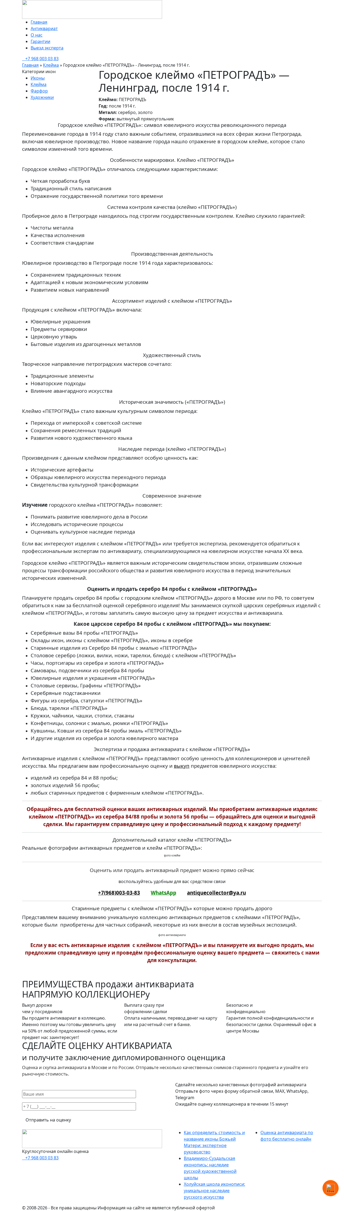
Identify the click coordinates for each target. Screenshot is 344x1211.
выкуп (181, 765)
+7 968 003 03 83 (42, 59)
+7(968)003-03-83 (119, 892)
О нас (36, 35)
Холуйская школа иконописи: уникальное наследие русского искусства (214, 1190)
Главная (39, 22)
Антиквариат (44, 28)
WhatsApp (163, 892)
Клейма (38, 84)
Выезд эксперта (47, 48)
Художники (42, 97)
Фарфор (39, 91)
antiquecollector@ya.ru (216, 892)
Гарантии (40, 41)
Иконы (38, 78)
